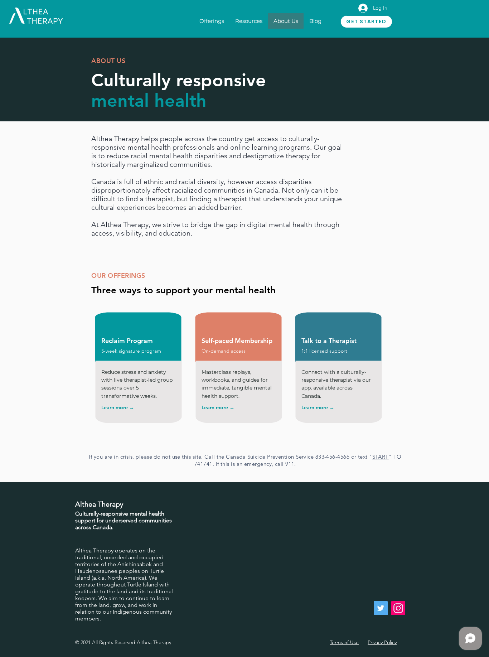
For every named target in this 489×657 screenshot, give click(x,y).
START (380, 456)
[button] (211, 21)
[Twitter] (381, 608)
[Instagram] (398, 608)
